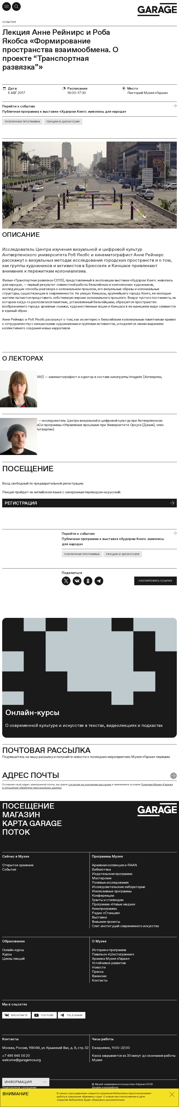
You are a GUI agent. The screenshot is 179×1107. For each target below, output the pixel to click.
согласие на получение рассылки (89, 784)
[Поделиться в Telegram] (99, 581)
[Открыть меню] (6, 6)
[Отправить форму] (173, 776)
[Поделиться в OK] (88, 581)
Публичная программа (22, 121)
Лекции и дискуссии (63, 121)
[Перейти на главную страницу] (157, 9)
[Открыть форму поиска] (16, 6)
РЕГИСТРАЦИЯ (21, 503)
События (9, 21)
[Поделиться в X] (66, 581)
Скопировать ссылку (155, 580)
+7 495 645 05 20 (16, 1055)
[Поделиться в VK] (77, 581)
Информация (18, 1082)
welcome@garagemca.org (21, 1060)
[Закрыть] (172, 1094)
